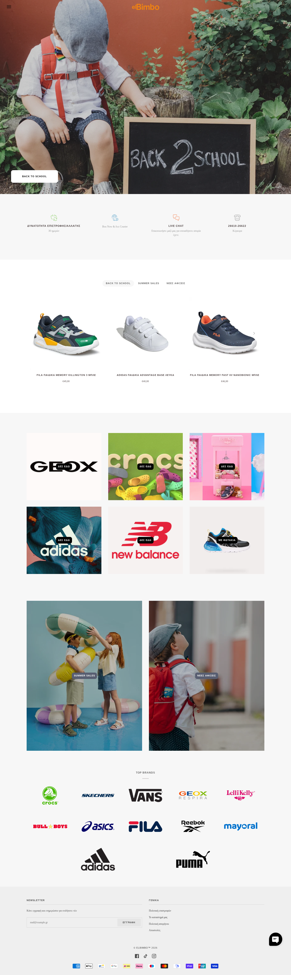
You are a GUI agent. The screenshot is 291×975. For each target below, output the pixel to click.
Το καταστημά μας (158, 917)
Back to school (34, 176)
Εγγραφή (129, 922)
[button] (275, 939)
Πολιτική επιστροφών (160, 910)
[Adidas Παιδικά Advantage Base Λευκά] (145, 333)
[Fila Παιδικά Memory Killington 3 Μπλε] (66, 333)
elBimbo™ (143, 947)
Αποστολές (154, 930)
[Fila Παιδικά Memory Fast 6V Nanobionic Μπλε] (225, 333)
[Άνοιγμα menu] (13, 7)
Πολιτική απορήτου (159, 923)
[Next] (254, 333)
